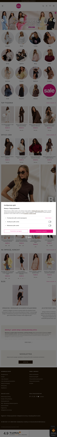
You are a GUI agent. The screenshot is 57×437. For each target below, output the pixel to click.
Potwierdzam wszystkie (41, 231)
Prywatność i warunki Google (29, 213)
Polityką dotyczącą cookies (38, 210)
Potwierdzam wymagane (16, 231)
